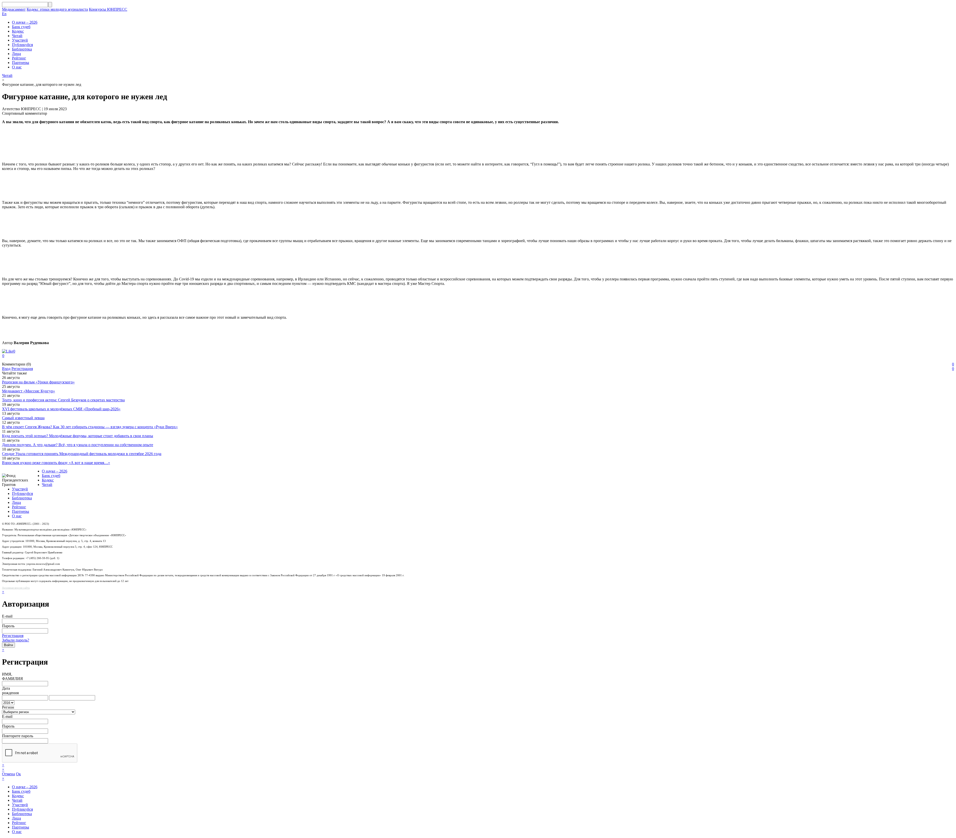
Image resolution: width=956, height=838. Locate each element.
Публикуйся (22, 45)
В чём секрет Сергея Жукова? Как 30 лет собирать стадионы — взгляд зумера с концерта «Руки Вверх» (90, 427)
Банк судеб (21, 27)
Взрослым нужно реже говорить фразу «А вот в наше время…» (56, 463)
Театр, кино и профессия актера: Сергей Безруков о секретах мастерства (63, 400)
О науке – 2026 (24, 22)
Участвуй (20, 40)
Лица (16, 54)
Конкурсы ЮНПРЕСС (108, 9)
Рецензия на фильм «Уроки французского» (38, 382)
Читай (17, 36)
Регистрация (22, 369)
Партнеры (20, 62)
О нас (17, 67)
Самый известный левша (23, 418)
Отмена (8, 774)
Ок (18, 774)
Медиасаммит (14, 9)
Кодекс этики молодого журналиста (57, 9)
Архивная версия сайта (16, 587)
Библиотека (22, 49)
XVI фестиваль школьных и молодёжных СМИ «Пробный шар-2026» (61, 409)
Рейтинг (19, 58)
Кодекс (18, 31)
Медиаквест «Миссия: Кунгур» (28, 391)
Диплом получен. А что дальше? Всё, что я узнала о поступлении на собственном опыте (77, 445)
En (4, 14)
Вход (6, 369)
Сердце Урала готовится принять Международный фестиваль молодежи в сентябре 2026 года (81, 454)
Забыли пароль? (15, 640)
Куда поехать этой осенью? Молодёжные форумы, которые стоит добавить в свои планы (77, 436)
